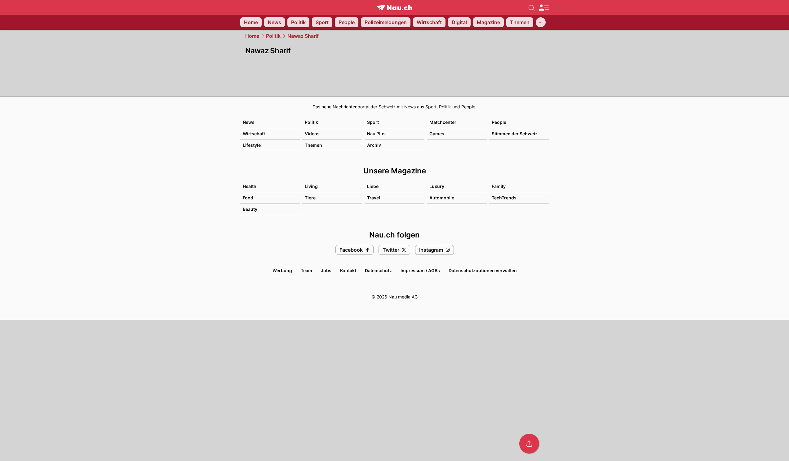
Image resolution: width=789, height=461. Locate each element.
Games (436, 133)
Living (311, 186)
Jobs (326, 270)
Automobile (441, 197)
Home (252, 36)
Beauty (250, 209)
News (249, 122)
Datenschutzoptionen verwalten (483, 270)
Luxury (436, 186)
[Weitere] (541, 22)
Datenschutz (378, 270)
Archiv (374, 145)
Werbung (282, 270)
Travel (373, 197)
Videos (312, 133)
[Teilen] (529, 444)
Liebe (373, 186)
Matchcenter (442, 122)
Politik (273, 36)
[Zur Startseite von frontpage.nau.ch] (394, 8)
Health (249, 186)
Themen (313, 145)
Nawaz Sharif (303, 36)
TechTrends (504, 197)
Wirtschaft (254, 133)
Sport (373, 122)
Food (248, 197)
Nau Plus (376, 133)
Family (499, 186)
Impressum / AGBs (420, 270)
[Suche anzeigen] (532, 7)
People (499, 122)
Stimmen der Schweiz (515, 133)
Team (306, 270)
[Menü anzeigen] (544, 7)
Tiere (310, 197)
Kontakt (348, 270)
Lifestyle (252, 145)
